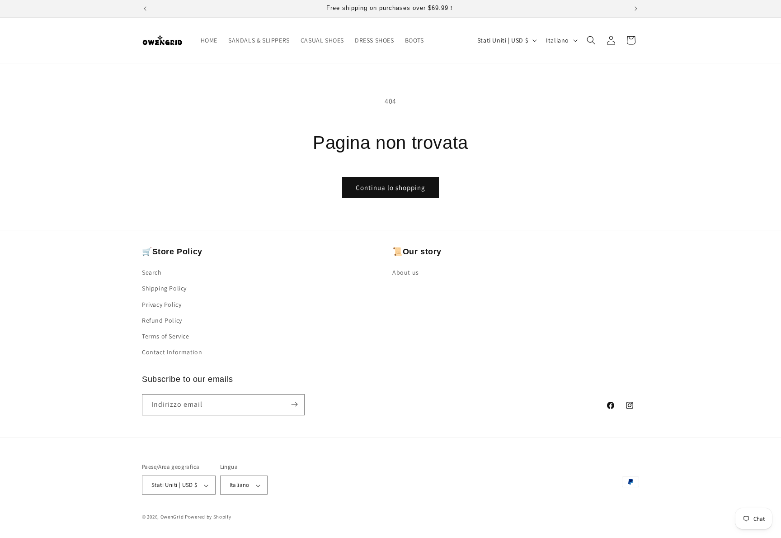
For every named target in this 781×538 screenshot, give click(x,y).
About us (405, 273)
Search (152, 273)
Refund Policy (162, 320)
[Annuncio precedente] (145, 8)
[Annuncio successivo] (636, 8)
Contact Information (172, 352)
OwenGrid (172, 517)
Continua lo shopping (390, 187)
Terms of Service (165, 336)
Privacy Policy (161, 304)
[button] (591, 40)
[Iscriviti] (294, 404)
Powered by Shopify (208, 517)
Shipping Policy (164, 289)
